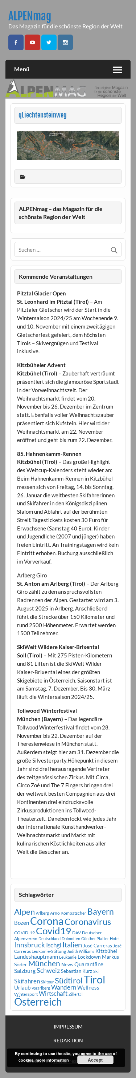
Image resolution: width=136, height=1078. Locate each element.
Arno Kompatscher (68, 913)
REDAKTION (68, 1040)
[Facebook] (16, 42)
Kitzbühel (106, 951)
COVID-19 (24, 932)
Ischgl (53, 945)
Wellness (88, 987)
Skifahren (27, 981)
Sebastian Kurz (76, 971)
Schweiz (48, 970)
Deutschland (49, 938)
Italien (72, 944)
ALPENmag (29, 16)
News (67, 964)
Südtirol (69, 980)
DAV (76, 932)
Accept (95, 1060)
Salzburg (25, 970)
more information (52, 1060)
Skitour (47, 981)
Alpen (24, 911)
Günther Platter (95, 938)
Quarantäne (88, 964)
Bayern (100, 911)
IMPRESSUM (68, 1026)
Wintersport (26, 994)
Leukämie (68, 957)
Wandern (63, 987)
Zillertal (76, 994)
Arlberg (42, 913)
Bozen (21, 922)
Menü (21, 68)
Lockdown (89, 957)
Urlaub (22, 987)
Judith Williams (80, 951)
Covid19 (53, 930)
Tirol (94, 979)
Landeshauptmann (36, 956)
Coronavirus (88, 921)
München (44, 963)
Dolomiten (71, 938)
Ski (96, 971)
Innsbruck (29, 944)
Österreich (38, 1002)
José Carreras (97, 945)
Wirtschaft (53, 993)
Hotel (115, 938)
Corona (46, 921)
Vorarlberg (41, 988)
